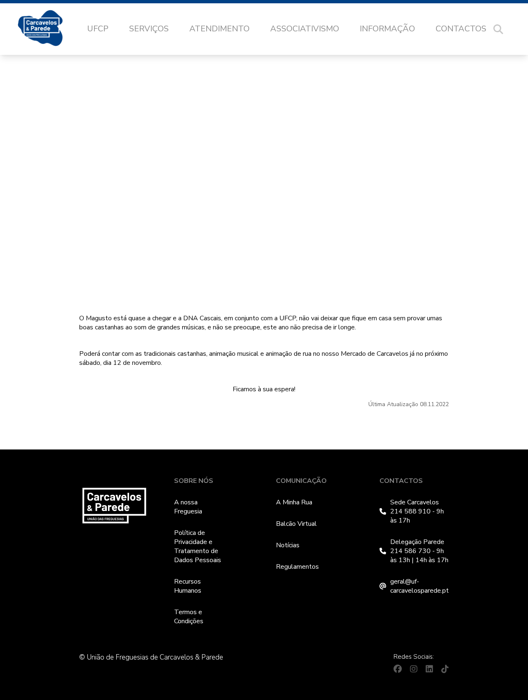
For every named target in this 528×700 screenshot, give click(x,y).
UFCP (97, 28)
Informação (387, 28)
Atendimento (219, 28)
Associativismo (304, 28)
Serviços (149, 28)
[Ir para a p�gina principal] (48, 29)
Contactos (461, 28)
